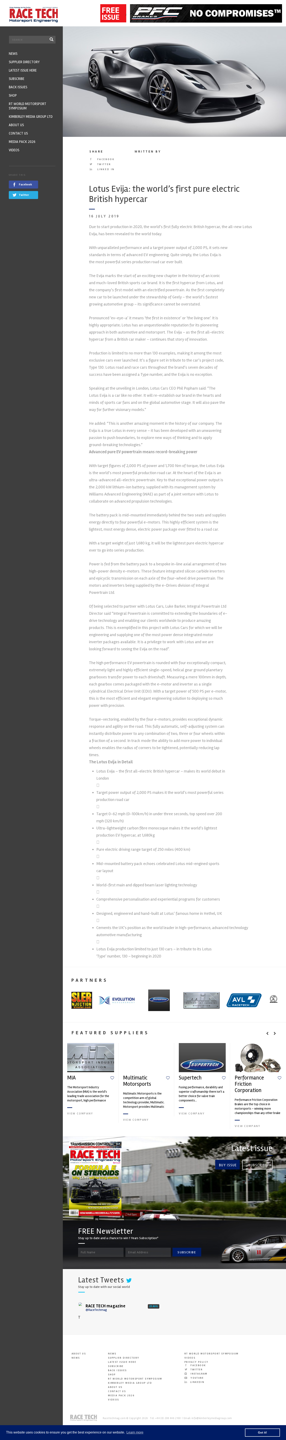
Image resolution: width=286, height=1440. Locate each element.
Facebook (105, 159)
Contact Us (117, 1391)
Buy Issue (228, 1165)
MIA (71, 1077)
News (76, 1357)
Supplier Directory (123, 1357)
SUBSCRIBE (187, 1252)
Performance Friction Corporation (249, 1084)
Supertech (190, 1077)
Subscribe (258, 1165)
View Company (80, 1113)
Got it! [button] (262, 1432)
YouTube (196, 1378)
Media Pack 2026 (121, 1395)
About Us (79, 1353)
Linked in (105, 169)
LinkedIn (196, 1382)
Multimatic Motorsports (137, 1080)
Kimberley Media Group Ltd (130, 1383)
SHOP (112, 1374)
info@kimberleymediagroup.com (212, 1418)
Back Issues (117, 1370)
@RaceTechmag (96, 1310)
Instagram (198, 1373)
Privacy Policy (196, 1362)
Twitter (103, 164)
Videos (113, 1399)
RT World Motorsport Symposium (135, 1378)
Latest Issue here (122, 1362)
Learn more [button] (134, 1432)
